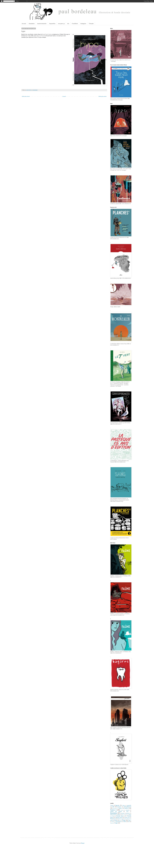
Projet (123, 820)
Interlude (122, 813)
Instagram (83, 23)
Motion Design (113, 814)
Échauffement (127, 806)
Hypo (127, 811)
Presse (115, 820)
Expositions (115, 808)
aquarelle (129, 805)
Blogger (82, 843)
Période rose (113, 818)
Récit (125, 821)
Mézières (128, 813)
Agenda (117, 805)
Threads (91, 23)
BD (113, 806)
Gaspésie (127, 810)
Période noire (127, 817)
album (123, 805)
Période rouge (120, 818)
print (120, 820)
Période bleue (120, 816)
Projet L (129, 820)
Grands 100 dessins (116, 811)
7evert (111, 805)
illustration (32, 23)
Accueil (24, 23)
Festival (122, 810)
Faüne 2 (126, 808)
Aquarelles (52, 23)
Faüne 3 (113, 810)
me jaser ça (61, 23)
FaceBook (75, 23)
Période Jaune (119, 817)
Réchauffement (119, 821)
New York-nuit (124, 814)
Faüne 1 (120, 808)
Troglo (116, 823)
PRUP (113, 821)
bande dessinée (41, 23)
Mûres (119, 814)
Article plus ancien (102, 96)
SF (129, 821)
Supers (111, 823)
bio (68, 23)
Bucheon (119, 806)
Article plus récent (26, 96)
